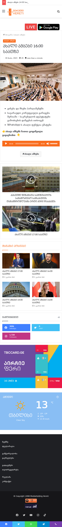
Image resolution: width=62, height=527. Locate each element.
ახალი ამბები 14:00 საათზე (19, 2)
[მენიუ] (3, 12)
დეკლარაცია (8, 446)
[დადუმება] (47, 143)
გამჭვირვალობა (9, 453)
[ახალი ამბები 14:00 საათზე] (46, 289)
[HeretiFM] (17, 11)
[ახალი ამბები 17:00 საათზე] (16, 260)
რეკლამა (6, 477)
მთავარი (9, 35)
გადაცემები (7, 465)
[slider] (54, 143)
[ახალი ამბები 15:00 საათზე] (16, 289)
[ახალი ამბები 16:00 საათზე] (46, 260)
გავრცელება (8, 458)
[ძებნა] (58, 12)
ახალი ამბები (19, 35)
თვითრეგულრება (10, 469)
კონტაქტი (6, 481)
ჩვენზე (5, 442)
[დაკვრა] (6, 143)
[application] (31, 143)
